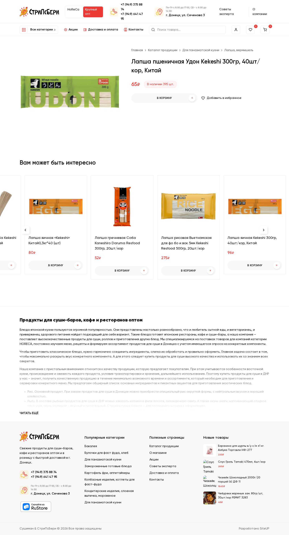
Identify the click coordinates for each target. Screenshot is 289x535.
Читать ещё (29, 413)
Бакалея (91, 446)
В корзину (175, 98)
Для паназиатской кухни (200, 50)
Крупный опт (91, 12)
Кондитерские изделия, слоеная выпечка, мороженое (109, 493)
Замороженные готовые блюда (108, 466)
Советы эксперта (226, 12)
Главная (137, 50)
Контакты (136, 29)
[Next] (263, 230)
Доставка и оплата (103, 29)
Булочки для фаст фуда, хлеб (106, 453)
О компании (260, 12)
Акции (73, 29)
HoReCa (73, 9)
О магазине (158, 453)
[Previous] (25, 230)
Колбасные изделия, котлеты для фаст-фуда (109, 482)
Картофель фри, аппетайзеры (107, 473)
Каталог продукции (162, 50)
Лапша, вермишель (238, 50)
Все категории (41, 29)
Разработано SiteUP (254, 528)
